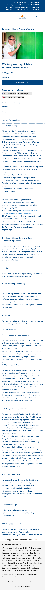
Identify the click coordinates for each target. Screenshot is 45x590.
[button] (22, 16)
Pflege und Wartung (26, 29)
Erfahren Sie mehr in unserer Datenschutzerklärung (19, 574)
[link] (22, 586)
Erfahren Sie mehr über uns (11, 577)
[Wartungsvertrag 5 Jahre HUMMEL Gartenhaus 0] (22, 45)
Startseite (6, 29)
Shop (14, 29)
